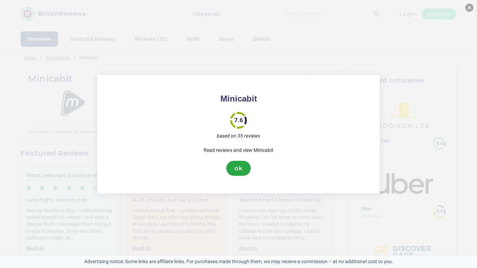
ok (238, 168)
